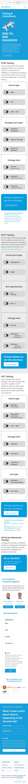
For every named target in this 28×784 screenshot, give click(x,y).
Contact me (8, 607)
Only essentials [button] (17, 781)
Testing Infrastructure (19, 767)
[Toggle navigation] (25, 7)
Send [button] (10, 671)
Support (18, 2)
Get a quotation (11, 205)
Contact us (24, 2)
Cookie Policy (20, 777)
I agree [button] (24, 781)
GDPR (8, 653)
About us (9, 2)
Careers (13, 2)
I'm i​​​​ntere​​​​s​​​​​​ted (7, 55)
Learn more (10, 568)
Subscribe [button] (14, 750)
